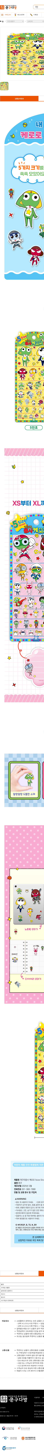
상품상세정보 (19, 98)
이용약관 (37, 1397)
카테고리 (8, 15)
